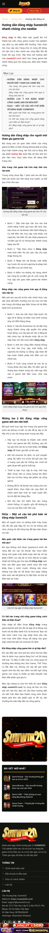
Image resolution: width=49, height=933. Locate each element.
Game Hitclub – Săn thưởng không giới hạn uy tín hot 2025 (28, 778)
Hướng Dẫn (16, 19)
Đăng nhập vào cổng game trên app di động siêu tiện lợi (26, 94)
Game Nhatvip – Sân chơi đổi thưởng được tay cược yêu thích (27, 787)
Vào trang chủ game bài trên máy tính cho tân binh (26, 88)
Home (5, 19)
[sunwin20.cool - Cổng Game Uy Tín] (24, 4)
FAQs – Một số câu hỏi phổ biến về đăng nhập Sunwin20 (25, 108)
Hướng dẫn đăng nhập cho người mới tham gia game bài (25, 81)
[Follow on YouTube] (24, 922)
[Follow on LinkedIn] (19, 922)
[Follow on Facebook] (4, 922)
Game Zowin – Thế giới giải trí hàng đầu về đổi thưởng (28, 804)
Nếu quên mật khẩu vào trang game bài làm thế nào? (26, 114)
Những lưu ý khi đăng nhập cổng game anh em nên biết (25, 101)
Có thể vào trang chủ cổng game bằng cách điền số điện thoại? (26, 120)
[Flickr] (29, 922)
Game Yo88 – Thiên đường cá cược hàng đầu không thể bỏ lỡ (26, 795)
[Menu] (3, 4)
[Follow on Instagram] (9, 922)
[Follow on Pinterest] (14, 922)
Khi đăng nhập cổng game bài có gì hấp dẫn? (26, 127)
